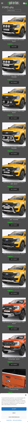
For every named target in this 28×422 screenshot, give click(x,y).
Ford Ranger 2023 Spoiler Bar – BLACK (14, 253)
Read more (14, 46)
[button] (26, 395)
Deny (14, 413)
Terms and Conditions (17, 420)
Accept (14, 409)
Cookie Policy (9, 420)
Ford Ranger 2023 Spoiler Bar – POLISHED (14, 287)
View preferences (14, 417)
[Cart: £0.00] (26, 2)
